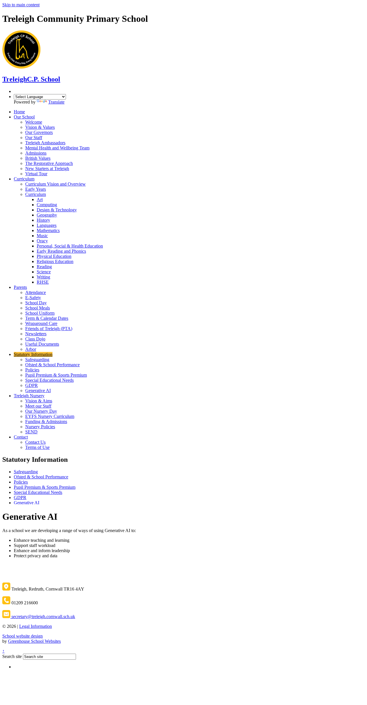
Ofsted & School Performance (52, 364)
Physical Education (54, 256)
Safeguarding (37, 359)
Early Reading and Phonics (61, 251)
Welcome (33, 122)
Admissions (35, 153)
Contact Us (35, 442)
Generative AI (38, 390)
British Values (37, 158)
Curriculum (24, 178)
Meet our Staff (38, 406)
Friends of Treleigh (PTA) (48, 328)
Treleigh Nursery (29, 395)
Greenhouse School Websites (34, 641)
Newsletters (35, 333)
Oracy (42, 240)
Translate (56, 102)
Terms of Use (37, 447)
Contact (21, 437)
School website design (22, 636)
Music (42, 235)
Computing (47, 204)
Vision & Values (40, 127)
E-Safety (33, 297)
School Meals (37, 307)
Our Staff (33, 137)
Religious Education (55, 261)
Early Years (35, 189)
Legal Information (35, 626)
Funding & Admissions (46, 421)
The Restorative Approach (49, 163)
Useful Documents (42, 344)
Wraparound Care (41, 323)
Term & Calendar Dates (46, 318)
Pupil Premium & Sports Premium (56, 375)
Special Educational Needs (49, 380)
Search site (12, 656)
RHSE (43, 282)
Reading (44, 266)
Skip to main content (21, 4)
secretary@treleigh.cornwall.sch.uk (42, 616)
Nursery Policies (40, 426)
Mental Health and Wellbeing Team (57, 147)
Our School (24, 116)
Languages (46, 225)
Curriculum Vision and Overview (55, 184)
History (43, 220)
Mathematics (48, 230)
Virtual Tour (36, 173)
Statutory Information (33, 354)
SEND (31, 431)
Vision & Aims (38, 400)
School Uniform (39, 313)
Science (44, 271)
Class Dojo (35, 338)
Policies (32, 369)
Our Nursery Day (41, 411)
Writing (43, 276)
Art (40, 199)
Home (19, 111)
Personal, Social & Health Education (70, 246)
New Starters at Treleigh (47, 168)
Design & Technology (57, 209)
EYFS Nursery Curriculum (49, 416)
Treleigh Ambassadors (45, 142)
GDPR (31, 385)
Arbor (30, 349)
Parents (20, 287)
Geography (47, 215)
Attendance (35, 292)
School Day (36, 302)
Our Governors (39, 132)
